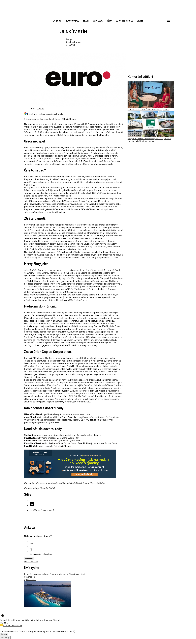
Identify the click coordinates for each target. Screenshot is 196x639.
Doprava (98, 20)
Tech (86, 20)
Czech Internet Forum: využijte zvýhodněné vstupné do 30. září (30, 619)
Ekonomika (72, 20)
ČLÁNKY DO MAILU (12, 625)
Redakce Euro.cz (73, 42)
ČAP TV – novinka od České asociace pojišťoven (148, 109)
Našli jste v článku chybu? (42, 510)
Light (140, 20)
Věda (109, 20)
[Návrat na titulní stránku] (98, 14)
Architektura (124, 20)
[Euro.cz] (2, 617)
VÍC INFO (4, 622)
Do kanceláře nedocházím (41, 554)
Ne (31, 549)
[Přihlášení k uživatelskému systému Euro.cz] (154, 20)
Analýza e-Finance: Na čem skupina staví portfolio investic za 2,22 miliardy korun (149, 139)
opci (111, 182)
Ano (31, 543)
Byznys (57, 20)
